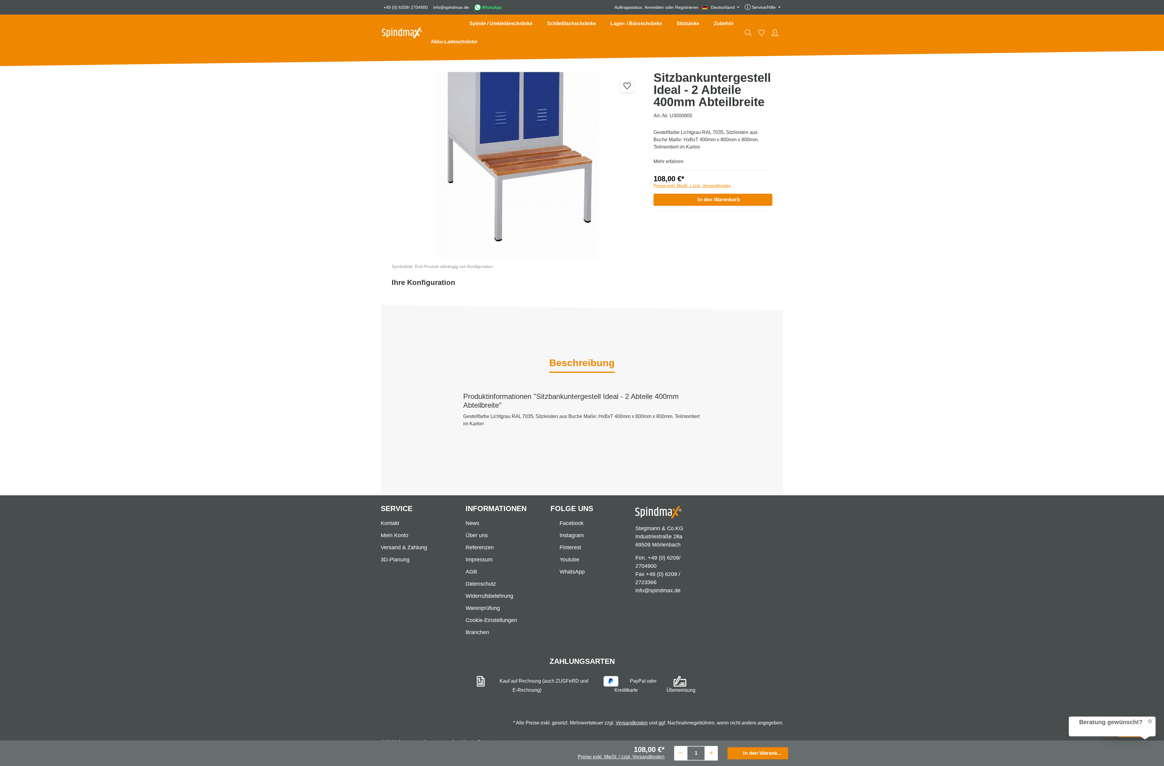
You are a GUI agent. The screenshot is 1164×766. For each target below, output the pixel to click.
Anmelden (654, 7)
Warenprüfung (483, 608)
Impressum (479, 560)
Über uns (477, 535)
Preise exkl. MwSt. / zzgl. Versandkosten (692, 185)
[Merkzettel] (761, 33)
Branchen (477, 632)
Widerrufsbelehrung (489, 596)
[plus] (711, 752)
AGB (471, 572)
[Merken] (627, 85)
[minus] (680, 752)
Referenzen (480, 547)
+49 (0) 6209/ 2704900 (405, 7)
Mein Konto (394, 535)
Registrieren (686, 7)
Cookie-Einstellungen (491, 620)
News (472, 523)
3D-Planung (395, 560)
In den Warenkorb (718, 199)
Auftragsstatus (628, 7)
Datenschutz (481, 584)
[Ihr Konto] (775, 33)
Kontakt (390, 523)
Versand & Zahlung (404, 547)
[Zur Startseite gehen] (402, 33)
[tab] (582, 363)
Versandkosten (632, 722)
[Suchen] (748, 33)
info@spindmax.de (451, 7)
